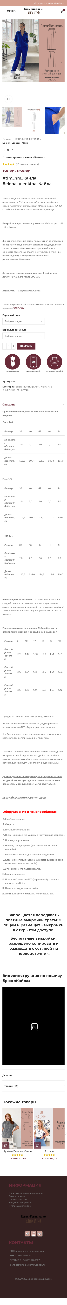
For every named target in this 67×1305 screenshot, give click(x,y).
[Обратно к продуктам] (8, 150)
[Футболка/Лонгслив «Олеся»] (17, 1128)
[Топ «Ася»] (49, 1128)
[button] (5, 62)
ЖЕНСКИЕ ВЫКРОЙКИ (27, 139)
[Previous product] (4, 150)
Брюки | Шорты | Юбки (15, 142)
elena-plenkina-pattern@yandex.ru (49, 3)
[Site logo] (33, 10)
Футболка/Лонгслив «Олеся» (18, 1151)
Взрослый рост (11, 315)
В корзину (26, 346)
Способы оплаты (18, 1199)
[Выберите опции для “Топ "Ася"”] (37, 1145)
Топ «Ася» (49, 1151)
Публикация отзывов (20, 1205)
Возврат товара (17, 1196)
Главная (6, 139)
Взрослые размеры (13, 329)
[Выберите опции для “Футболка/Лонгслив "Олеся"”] (5, 1145)
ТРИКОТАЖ (23, 390)
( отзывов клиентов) (27, 164)
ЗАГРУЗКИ (19, 308)
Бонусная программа (20, 1202)
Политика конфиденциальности (26, 1192)
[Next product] (12, 150)
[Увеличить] (8, 99)
